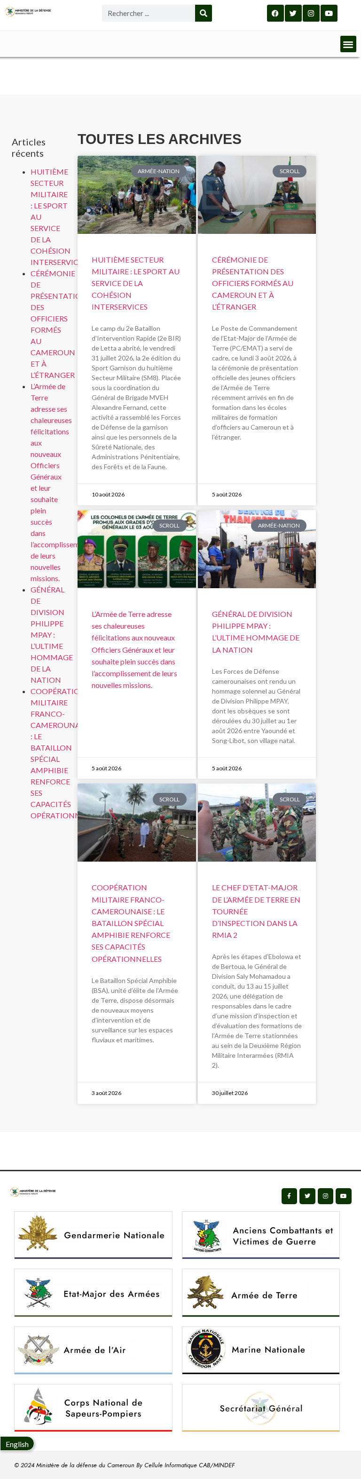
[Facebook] (275, 13)
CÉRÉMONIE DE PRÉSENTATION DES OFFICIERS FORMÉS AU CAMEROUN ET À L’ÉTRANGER (252, 283)
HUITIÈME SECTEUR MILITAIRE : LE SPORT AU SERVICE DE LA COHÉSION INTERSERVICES (136, 283)
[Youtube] (329, 13)
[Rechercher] (203, 13)
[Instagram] (311, 13)
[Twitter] (293, 13)
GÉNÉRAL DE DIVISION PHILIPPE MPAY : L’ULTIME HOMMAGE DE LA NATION (52, 634)
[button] (348, 44)
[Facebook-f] (290, 1196)
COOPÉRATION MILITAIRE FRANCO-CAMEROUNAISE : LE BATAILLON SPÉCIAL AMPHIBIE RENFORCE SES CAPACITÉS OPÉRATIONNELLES (131, 923)
